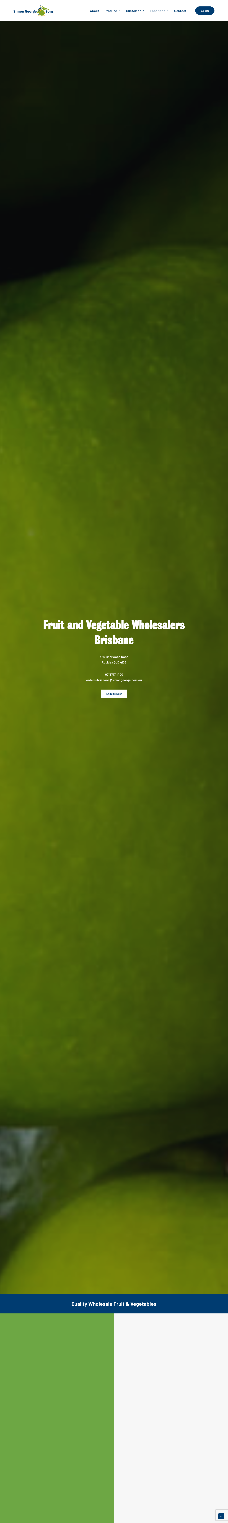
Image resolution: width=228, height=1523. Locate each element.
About (94, 11)
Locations (157, 11)
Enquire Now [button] (114, 693)
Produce (111, 11)
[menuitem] (94, 10)
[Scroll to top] (221, 1515)
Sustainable (135, 11)
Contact (180, 11)
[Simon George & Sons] (33, 10)
